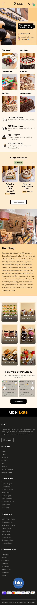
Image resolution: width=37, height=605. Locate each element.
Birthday (4, 553)
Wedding (4, 559)
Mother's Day (6, 565)
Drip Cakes (5, 503)
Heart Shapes (6, 491)
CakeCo (9, 597)
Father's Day (5, 562)
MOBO (33, 597)
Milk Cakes (9, 354)
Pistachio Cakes (7, 535)
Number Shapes (7, 494)
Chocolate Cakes (7, 517)
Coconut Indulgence (10, 185)
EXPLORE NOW (9, 314)
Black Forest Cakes (8, 520)
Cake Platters (9, 310)
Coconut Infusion (27, 185)
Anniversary (5, 550)
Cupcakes (27, 332)
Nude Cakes (5, 500)
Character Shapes (7, 497)
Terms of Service (7, 465)
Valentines (5, 568)
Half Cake (27, 354)
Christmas (5, 556)
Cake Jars (9, 332)
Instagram (9, 435)
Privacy (4, 462)
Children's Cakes (7, 485)
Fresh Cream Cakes (8, 514)
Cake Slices (27, 310)
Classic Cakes (6, 523)
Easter (3, 571)
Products (4, 453)
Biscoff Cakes (6, 529)
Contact (4, 456)
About (3, 450)
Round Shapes (6, 482)
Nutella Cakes (6, 532)
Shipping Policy (6, 468)
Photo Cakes (5, 488)
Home (3, 447)
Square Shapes (6, 479)
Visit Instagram (18, 396)
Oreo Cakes (5, 526)
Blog (2, 459)
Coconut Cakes (6, 538)
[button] (4, 163)
